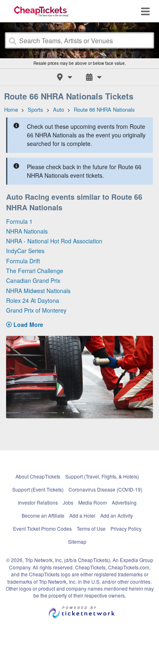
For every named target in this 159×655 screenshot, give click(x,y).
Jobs (68, 502)
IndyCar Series (25, 251)
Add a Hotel (82, 515)
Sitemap (77, 541)
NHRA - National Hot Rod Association (54, 241)
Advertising (124, 502)
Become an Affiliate (43, 515)
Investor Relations (38, 502)
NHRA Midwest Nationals (38, 291)
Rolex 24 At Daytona (32, 300)
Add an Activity (116, 515)
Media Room (92, 502)
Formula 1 (19, 221)
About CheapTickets (37, 476)
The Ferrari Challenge (34, 271)
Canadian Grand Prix (33, 280)
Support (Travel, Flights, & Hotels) (102, 476)
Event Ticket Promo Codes (42, 528)
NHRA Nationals (27, 231)
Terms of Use (91, 528)
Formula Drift (23, 261)
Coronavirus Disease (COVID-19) (105, 489)
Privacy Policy (125, 528)
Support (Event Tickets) (38, 489)
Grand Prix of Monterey (36, 310)
